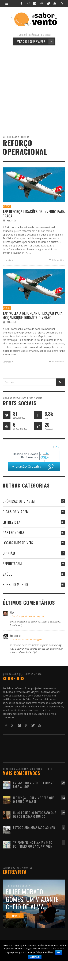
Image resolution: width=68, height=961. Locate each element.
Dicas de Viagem (16, 511)
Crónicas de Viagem (19, 501)
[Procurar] (7, 3)
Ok (58, 952)
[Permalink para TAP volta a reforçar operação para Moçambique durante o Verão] (34, 286)
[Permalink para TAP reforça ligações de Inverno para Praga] (34, 184)
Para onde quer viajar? (34, 41)
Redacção (11, 220)
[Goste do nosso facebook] (38, 415)
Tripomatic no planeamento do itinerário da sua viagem (32, 844)
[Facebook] (21, 3)
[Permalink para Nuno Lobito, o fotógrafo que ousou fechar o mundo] (6, 814)
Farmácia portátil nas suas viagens (28, 616)
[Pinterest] (41, 3)
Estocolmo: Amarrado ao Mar (34, 827)
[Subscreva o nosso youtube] (6, 426)
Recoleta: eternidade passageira (27, 639)
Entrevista (11, 522)
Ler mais (7, 260)
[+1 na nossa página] (38, 426)
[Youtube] (54, 3)
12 (63, 797)
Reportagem (12, 563)
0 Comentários (58, 260)
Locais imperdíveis (18, 542)
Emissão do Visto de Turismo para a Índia (34, 785)
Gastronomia (13, 532)
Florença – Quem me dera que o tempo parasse (33, 799)
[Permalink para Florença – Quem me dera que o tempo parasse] (6, 799)
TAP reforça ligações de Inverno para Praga (34, 213)
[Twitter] (48, 3)
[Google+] (28, 3)
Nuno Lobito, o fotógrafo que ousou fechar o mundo (34, 814)
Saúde (7, 574)
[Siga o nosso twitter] (6, 415)
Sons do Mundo (15, 584)
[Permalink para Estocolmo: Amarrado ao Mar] (6, 829)
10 (63, 812)
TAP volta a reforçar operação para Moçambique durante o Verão (33, 315)
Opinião (9, 553)
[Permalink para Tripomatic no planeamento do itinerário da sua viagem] (6, 844)
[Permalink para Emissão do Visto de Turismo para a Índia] (6, 784)
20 (63, 782)
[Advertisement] (34, 85)
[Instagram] (34, 3)
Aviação (6, 206)
